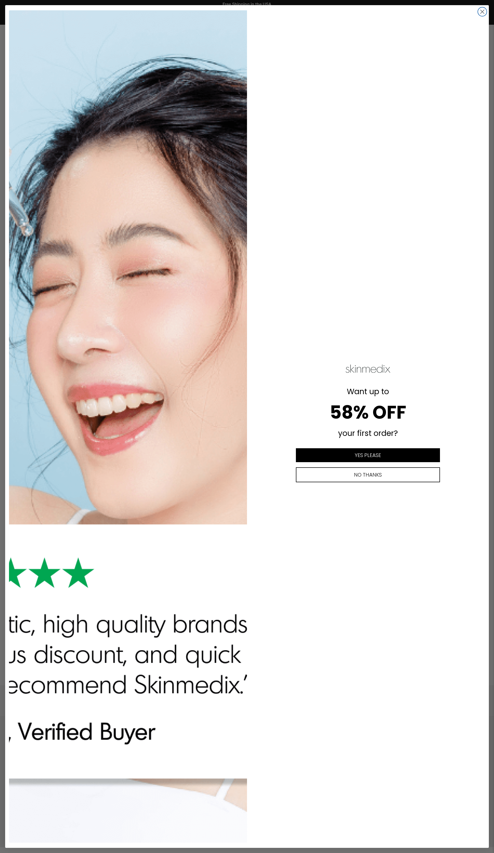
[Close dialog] (482, 11)
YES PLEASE (368, 455)
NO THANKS (368, 474)
